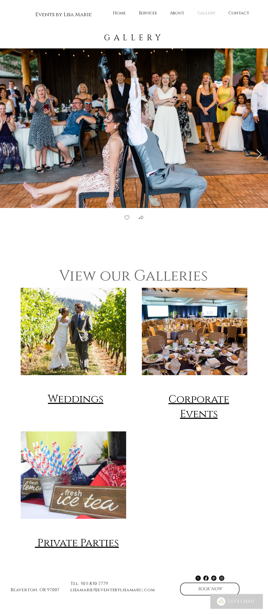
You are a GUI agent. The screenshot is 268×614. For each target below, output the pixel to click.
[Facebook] (206, 578)
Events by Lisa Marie (63, 14)
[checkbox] (127, 218)
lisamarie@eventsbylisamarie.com (112, 590)
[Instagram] (221, 578)
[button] (141, 218)
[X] (198, 578)
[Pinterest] (213, 578)
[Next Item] (259, 154)
